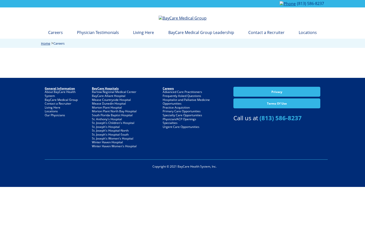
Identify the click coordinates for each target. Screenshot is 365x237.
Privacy (276, 92)
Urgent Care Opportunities (181, 127)
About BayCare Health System (60, 94)
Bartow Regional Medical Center (114, 92)
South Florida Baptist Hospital (112, 115)
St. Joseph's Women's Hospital (112, 138)
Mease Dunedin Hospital (109, 103)
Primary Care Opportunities (182, 111)
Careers (55, 32)
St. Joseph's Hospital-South (110, 134)
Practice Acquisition (176, 107)
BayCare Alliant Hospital (108, 96)
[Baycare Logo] (183, 18)
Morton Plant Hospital (107, 107)
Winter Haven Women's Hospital (114, 146)
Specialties (170, 123)
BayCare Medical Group (61, 100)
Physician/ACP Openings (179, 119)
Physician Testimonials (98, 32)
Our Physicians (55, 115)
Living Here (143, 32)
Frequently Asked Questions (182, 96)
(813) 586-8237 (310, 3)
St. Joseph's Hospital (106, 127)
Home (45, 43)
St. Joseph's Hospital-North (110, 130)
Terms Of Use (277, 103)
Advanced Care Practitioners (182, 92)
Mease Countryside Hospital (111, 100)
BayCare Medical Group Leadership (201, 32)
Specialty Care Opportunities (182, 115)
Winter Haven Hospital (107, 142)
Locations (308, 32)
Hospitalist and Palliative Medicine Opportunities (186, 102)
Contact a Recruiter (266, 32)
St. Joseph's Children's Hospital (113, 123)
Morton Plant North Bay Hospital (114, 111)
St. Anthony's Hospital (107, 119)
